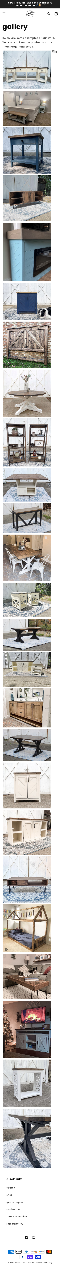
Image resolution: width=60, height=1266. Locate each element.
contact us (13, 1209)
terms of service (16, 1216)
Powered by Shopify (43, 1263)
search (10, 1187)
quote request (15, 1202)
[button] (4, 13)
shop (9, 1194)
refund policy (14, 1223)
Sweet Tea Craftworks (24, 1263)
